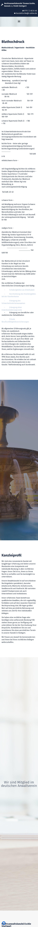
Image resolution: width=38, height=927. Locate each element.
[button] (19, 21)
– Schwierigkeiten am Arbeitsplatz (18, 290)
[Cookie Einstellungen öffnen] (3, 924)
